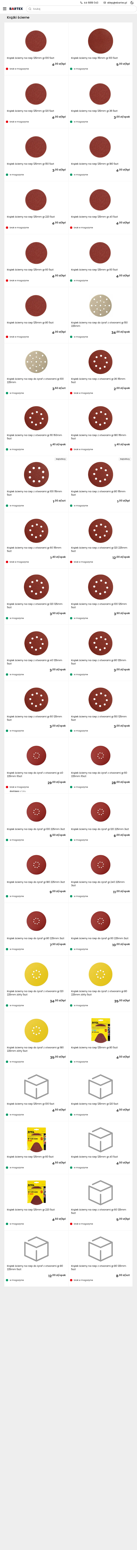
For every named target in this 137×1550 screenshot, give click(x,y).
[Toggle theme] (132, 2)
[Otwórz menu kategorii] (4, 8)
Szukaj (36, 9)
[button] (36, 48)
